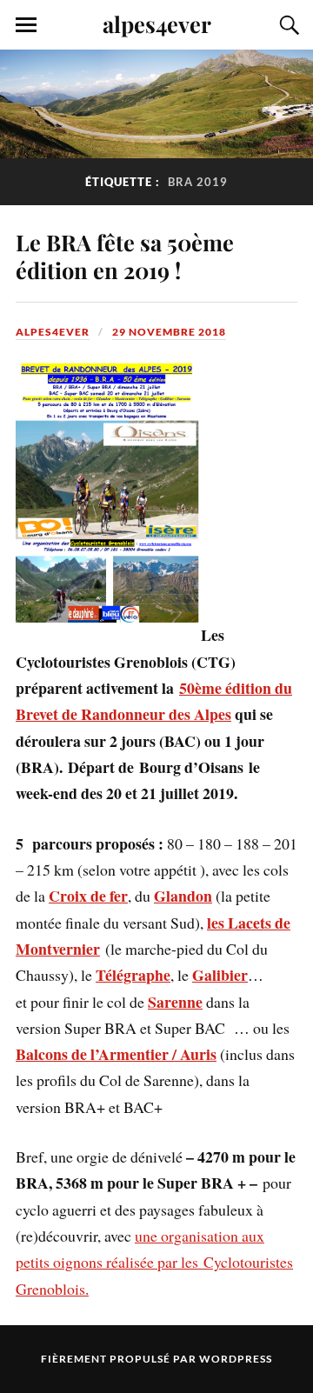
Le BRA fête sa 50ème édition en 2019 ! (125, 255)
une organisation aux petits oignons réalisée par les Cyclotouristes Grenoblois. (154, 1262)
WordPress (235, 1358)
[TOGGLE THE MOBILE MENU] (26, 25)
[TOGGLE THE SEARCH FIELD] (286, 25)
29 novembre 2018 (169, 331)
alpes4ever (157, 23)
